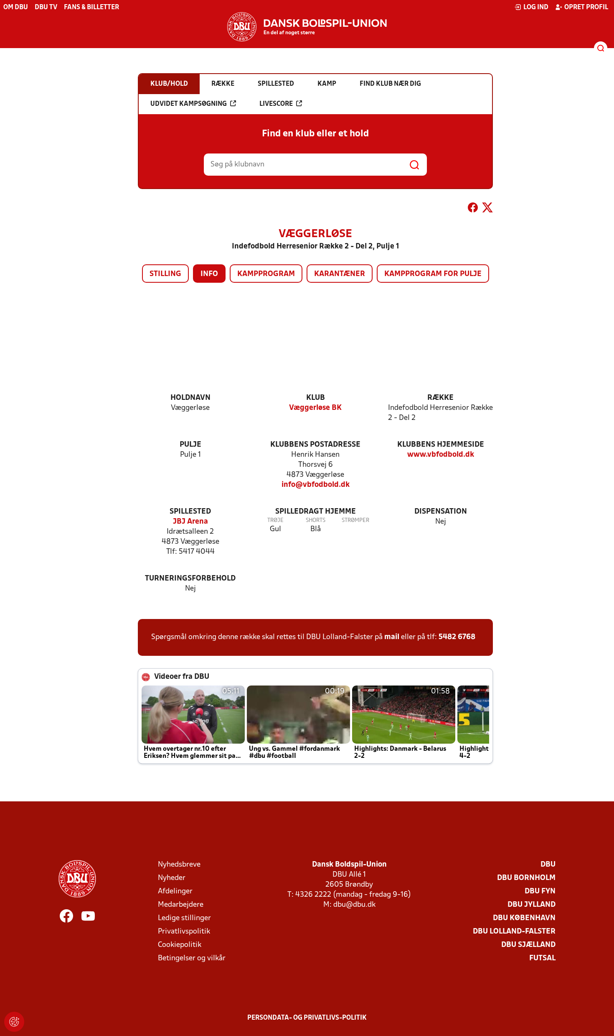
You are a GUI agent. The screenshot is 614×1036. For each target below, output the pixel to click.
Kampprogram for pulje (433, 274)
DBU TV (46, 7)
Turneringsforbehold (190, 578)
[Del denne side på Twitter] (487, 209)
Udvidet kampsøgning (188, 104)
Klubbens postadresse (315, 444)
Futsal (542, 958)
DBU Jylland (531, 904)
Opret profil (586, 7)
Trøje (275, 520)
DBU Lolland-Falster (514, 931)
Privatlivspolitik (184, 931)
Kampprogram (266, 274)
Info (209, 274)
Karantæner (339, 274)
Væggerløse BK (315, 408)
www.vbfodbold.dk (440, 454)
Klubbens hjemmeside (440, 444)
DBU (548, 864)
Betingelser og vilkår (192, 958)
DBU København (524, 918)
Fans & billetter (91, 7)
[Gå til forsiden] (307, 26)
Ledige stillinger (184, 918)
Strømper (355, 520)
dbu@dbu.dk (354, 904)
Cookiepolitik (179, 945)
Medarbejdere (180, 904)
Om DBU (15, 7)
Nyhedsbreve (179, 864)
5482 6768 (457, 637)
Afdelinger (175, 891)
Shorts (315, 520)
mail (391, 637)
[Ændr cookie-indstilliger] (14, 1022)
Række (440, 398)
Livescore (276, 104)
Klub (315, 398)
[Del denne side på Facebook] (473, 209)
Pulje (190, 444)
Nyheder (171, 878)
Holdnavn (190, 398)
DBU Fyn (540, 891)
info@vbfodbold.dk (316, 485)
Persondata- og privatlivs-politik (307, 1018)
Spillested (190, 511)
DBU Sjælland (528, 945)
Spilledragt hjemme (315, 511)
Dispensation (440, 511)
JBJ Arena (190, 521)
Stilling (165, 274)
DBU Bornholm (526, 878)
